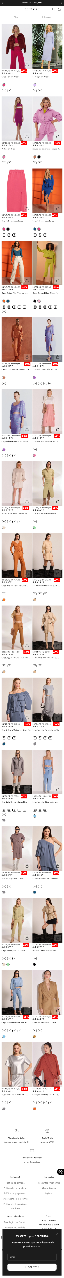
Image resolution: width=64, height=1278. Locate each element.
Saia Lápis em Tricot (40, 76)
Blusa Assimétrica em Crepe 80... (45, 878)
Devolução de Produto (15, 1222)
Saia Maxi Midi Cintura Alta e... (45, 802)
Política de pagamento (15, 1193)
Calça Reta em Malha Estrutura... (15, 585)
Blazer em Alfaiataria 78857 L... (45, 1022)
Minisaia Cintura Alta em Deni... (45, 950)
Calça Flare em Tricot (10, 76)
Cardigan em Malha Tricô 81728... (46, 1094)
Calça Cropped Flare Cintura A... (45, 293)
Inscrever (32, 1267)
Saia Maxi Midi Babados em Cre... (46, 441)
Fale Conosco (49, 1220)
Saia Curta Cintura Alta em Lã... (14, 802)
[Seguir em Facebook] (1, 1237)
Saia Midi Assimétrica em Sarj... (45, 513)
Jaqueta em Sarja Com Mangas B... (46, 148)
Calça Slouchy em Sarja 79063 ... (15, 950)
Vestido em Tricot (8, 148)
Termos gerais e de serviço (15, 1198)
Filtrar (16, 17)
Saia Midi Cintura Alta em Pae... (45, 369)
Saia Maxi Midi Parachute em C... (45, 730)
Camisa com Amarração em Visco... (16, 369)
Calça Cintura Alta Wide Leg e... (15, 293)
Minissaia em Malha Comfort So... (15, 513)
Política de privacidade (15, 1188)
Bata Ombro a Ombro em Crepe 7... (16, 730)
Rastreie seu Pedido (15, 1227)
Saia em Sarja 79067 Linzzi (12, 878)
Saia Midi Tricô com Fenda (12, 221)
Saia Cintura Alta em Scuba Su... (45, 657)
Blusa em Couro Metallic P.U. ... (15, 1094)
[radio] (3, 84)
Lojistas (49, 1193)
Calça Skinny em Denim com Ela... (15, 1022)
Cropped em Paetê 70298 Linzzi (15, 441)
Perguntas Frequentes (49, 1182)
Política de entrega (15, 1182)
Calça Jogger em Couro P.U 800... (16, 657)
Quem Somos (49, 1188)
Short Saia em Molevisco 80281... (46, 585)
